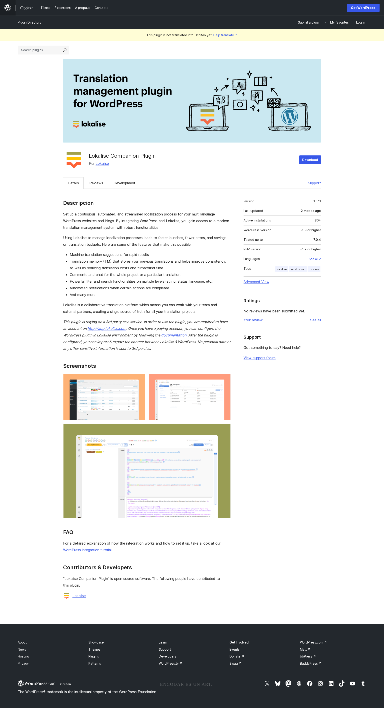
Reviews (96, 183)
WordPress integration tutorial (87, 550)
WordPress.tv (170, 663)
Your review (253, 320)
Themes (94, 649)
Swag (236, 663)
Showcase (96, 642)
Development (124, 183)
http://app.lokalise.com (107, 328)
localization (297, 269)
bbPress (308, 656)
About (22, 642)
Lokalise (102, 163)
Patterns (94, 663)
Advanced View (256, 282)
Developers (167, 656)
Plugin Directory (29, 22)
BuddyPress (311, 663)
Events (235, 649)
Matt (305, 649)
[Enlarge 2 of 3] (224, 380)
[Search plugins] (64, 50)
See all (315, 320)
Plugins (93, 656)
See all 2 (315, 259)
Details (73, 183)
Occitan (65, 684)
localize (314, 269)
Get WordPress (363, 8)
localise (282, 269)
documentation (173, 335)
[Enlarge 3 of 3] (224, 429)
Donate (237, 656)
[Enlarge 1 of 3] (139, 380)
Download (310, 160)
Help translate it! (225, 35)
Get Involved (239, 642)
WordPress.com (313, 642)
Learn (163, 642)
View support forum (260, 358)
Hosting (23, 656)
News (22, 649)
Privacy (23, 663)
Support (314, 183)
